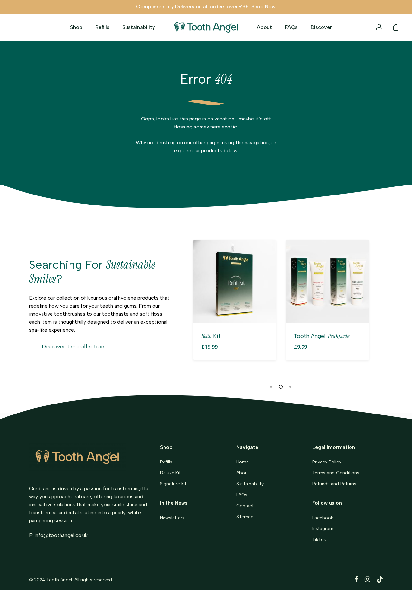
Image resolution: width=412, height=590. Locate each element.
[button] (66, 347)
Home (242, 462)
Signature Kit (173, 484)
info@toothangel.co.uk (61, 535)
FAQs (241, 495)
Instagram (322, 528)
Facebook (322, 517)
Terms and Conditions (335, 473)
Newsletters (172, 517)
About (242, 473)
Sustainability (250, 484)
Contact (245, 506)
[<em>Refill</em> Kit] (234, 281)
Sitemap (245, 516)
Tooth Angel (59, 580)
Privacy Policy (326, 462)
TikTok (319, 539)
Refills (166, 462)
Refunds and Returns (334, 484)
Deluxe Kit (170, 473)
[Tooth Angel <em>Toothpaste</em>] (327, 281)
